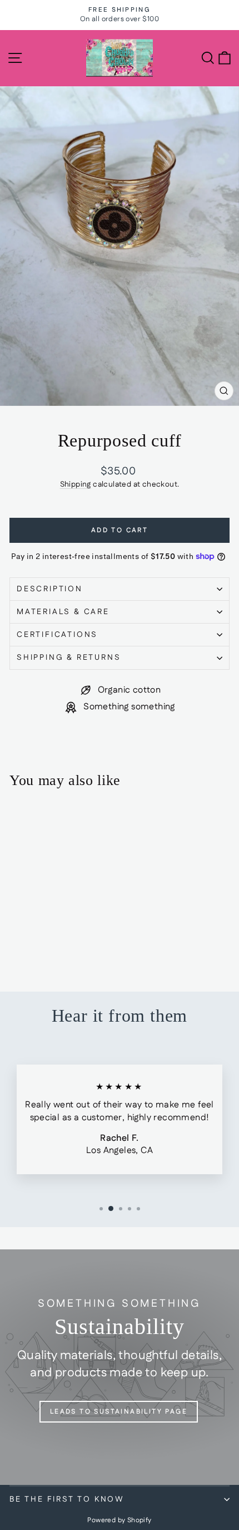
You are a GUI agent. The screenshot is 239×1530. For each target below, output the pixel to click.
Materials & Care (63, 611)
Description (50, 589)
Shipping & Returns (69, 657)
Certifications (57, 634)
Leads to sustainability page (118, 1411)
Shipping (75, 484)
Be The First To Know (67, 1499)
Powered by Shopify (119, 1520)
